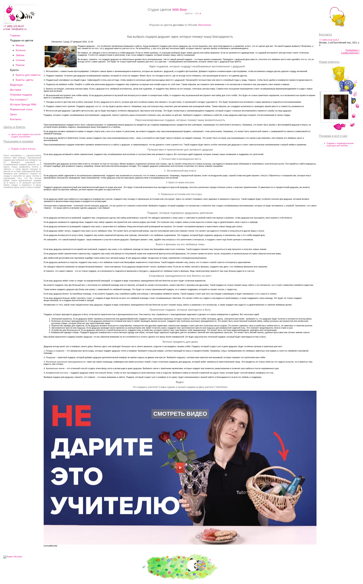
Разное (20, 65)
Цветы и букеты (14, 127)
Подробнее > (352, 50)
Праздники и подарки (18, 141)
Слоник (20, 60)
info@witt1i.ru (19, 29)
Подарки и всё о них (333, 136)
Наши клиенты (329, 61)
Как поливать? (19, 99)
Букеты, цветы (24, 79)
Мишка (20, 45)
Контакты (15, 119)
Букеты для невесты (28, 74)
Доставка (15, 89)
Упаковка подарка (21, 94)
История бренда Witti (23, 104)
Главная (15, 35)
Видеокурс (16, 84)
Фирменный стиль (21, 109)
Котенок (21, 50)
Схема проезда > (350, 53)
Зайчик (20, 55)
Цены (13, 114)
